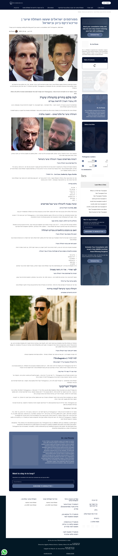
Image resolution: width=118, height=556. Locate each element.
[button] (105, 60)
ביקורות (96, 518)
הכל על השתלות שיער (50, 499)
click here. (60, 27)
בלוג (95, 510)
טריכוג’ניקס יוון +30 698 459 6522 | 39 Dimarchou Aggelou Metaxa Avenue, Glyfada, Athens (59, 544)
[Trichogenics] (16, 3)
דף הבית (16, 8)
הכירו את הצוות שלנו (90, 514)
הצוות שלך (101, 8)
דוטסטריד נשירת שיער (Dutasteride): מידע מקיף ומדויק (69, 506)
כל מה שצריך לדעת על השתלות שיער (33, 8)
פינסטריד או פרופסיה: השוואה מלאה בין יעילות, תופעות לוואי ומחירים (70, 524)
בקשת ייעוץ (106, 3)
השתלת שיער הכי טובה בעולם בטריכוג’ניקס (71, 8)
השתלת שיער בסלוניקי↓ (28, 499)
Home (79, 12)
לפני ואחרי (90, 8)
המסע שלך (50, 8)
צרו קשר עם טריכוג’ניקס (93, 505)
